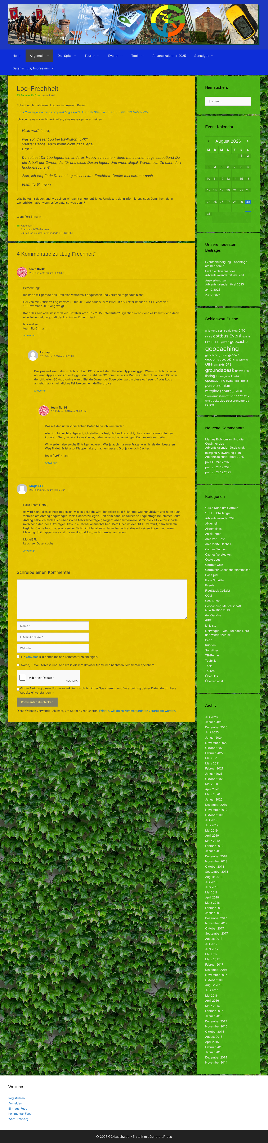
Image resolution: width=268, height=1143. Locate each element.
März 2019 (212, 840)
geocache (239, 341)
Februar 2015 (214, 1047)
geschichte (242, 359)
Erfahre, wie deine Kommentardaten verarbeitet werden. (137, 710)
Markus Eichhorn (216, 439)
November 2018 (216, 861)
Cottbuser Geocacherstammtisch (227, 570)
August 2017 (213, 938)
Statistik (242, 396)
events (246, 336)
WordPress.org (18, 1119)
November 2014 (216, 1062)
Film (207, 342)
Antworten (29, 335)
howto (239, 370)
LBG (246, 371)
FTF (217, 342)
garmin (225, 342)
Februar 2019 (214, 845)
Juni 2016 (212, 990)
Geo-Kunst (212, 601)
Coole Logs (212, 559)
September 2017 (216, 933)
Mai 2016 (211, 995)
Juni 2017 (211, 949)
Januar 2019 (213, 851)
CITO (242, 330)
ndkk (236, 376)
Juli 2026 (211, 717)
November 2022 (216, 743)
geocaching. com (216, 355)
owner (230, 380)
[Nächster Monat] (248, 141)
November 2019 (216, 809)
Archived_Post (215, 539)
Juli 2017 (211, 944)
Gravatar (32, 657)
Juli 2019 (211, 820)
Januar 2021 (213, 773)
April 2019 (212, 835)
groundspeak (219, 370)
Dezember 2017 (216, 918)
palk (237, 380)
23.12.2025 (212, 295)
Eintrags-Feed (17, 1108)
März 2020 (212, 794)
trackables (218, 400)
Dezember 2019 (216, 804)
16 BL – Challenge (217, 513)
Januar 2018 (213, 913)
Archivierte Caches (218, 544)
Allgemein (37, 56)
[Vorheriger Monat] (208, 141)
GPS (228, 364)
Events (113, 56)
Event (235, 335)
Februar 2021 (214, 768)
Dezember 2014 (216, 1057)
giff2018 (219, 364)
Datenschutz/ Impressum (31, 68)
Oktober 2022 (214, 748)
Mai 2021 (211, 758)
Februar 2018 (214, 908)
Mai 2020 (211, 784)
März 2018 (212, 902)
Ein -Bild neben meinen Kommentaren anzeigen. (59, 657)
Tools (135, 56)
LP (217, 376)
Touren (90, 56)
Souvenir (211, 396)
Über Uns (211, 676)
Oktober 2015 (214, 1031)
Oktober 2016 (214, 980)
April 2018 (212, 897)
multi (230, 376)
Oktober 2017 (214, 928)
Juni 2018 (212, 887)
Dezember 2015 (216, 1021)
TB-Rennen (212, 655)
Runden (210, 645)
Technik (210, 660)
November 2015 (216, 1026)
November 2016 (216, 974)
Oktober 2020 (214, 779)
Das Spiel (65, 56)
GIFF (209, 364)
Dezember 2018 (216, 856)
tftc (207, 400)
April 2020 (212, 789)
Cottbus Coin (214, 564)
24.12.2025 (212, 289)
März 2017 (212, 959)
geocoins (212, 359)
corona (208, 336)
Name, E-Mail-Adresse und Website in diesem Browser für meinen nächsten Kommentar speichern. (88, 665)
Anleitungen (213, 533)
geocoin (233, 355)
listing (210, 376)
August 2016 (214, 985)
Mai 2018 (211, 892)
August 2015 (214, 1036)
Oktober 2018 (214, 866)
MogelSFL (36, 486)
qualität (237, 391)
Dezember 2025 (216, 727)
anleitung (211, 330)
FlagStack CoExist (217, 590)
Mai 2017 (211, 954)
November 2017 (216, 923)
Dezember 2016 (216, 969)
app (220, 330)
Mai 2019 (211, 830)
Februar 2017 (214, 964)
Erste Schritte (214, 580)
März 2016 (212, 1006)
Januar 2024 (214, 737)
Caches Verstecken (218, 554)
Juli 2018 (211, 882)
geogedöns (227, 359)
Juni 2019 (212, 825)
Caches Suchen (216, 549)
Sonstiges (201, 56)
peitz (244, 380)
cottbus (220, 335)
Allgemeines (213, 528)
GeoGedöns (213, 615)
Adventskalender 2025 (169, 56)
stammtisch (227, 396)
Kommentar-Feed (20, 1113)
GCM (208, 595)
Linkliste (210, 625)
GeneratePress (160, 1137)
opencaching (215, 381)
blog (235, 330)
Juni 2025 (212, 732)
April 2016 (212, 1000)
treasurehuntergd (237, 400)
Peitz (208, 640)
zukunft (209, 404)
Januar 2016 (213, 1016)
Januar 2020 (214, 799)
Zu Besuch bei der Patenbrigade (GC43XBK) (47, 232)
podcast (210, 386)
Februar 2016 (214, 1011)
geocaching (222, 348)
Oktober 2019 (214, 815)
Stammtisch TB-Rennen (35, 229)
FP (212, 342)
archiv (227, 330)
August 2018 (214, 877)
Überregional (214, 681)
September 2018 (216, 871)
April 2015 (212, 1042)
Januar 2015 (213, 1052)
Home (17, 56)
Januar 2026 (214, 722)
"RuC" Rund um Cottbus (221, 508)
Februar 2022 (214, 753)
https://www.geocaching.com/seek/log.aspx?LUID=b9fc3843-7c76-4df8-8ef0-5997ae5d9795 (82, 112)
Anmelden (15, 1103)
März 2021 (212, 763)
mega (223, 376)
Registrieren (16, 1098)
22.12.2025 (223, 472)
